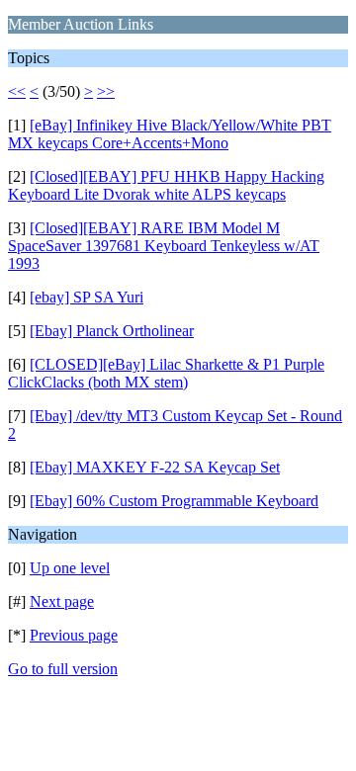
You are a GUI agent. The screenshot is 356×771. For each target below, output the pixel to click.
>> (106, 91)
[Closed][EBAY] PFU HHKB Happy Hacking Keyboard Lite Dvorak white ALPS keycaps (166, 185)
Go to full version (63, 668)
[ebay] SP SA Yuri (86, 297)
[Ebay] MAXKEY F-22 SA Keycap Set (155, 467)
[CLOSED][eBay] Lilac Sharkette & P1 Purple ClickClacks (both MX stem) (166, 373)
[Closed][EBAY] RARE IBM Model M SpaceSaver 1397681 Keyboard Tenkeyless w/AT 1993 (163, 245)
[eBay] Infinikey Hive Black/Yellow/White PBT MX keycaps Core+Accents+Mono (169, 134)
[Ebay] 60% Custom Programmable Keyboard (174, 500)
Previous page (74, 635)
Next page (62, 601)
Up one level (70, 567)
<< (17, 91)
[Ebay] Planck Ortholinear (112, 330)
